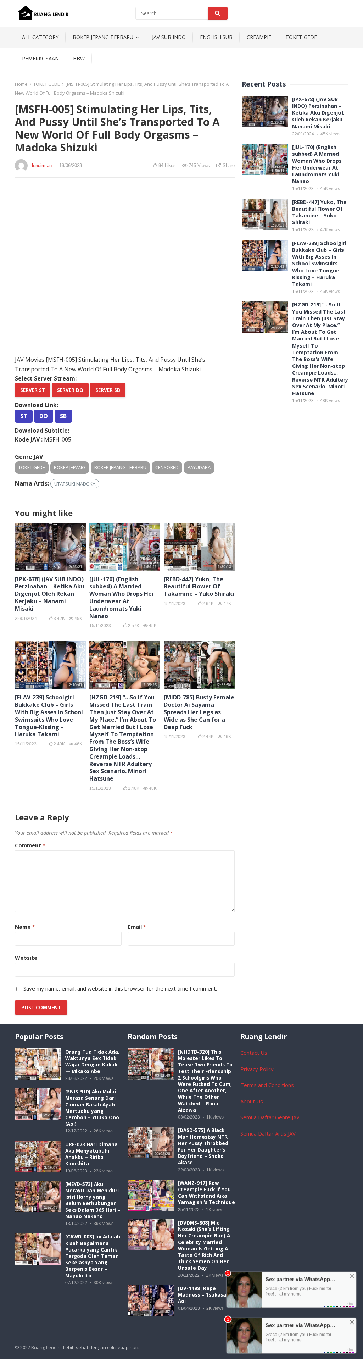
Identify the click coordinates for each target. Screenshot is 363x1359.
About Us (251, 1101)
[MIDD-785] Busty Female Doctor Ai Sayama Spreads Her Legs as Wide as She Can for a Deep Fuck (199, 712)
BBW (79, 58)
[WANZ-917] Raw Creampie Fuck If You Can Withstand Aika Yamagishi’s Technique (206, 1193)
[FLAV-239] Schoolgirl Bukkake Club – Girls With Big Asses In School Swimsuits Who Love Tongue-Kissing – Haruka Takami (49, 715)
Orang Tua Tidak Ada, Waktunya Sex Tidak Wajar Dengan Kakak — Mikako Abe (92, 1062)
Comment (30, 845)
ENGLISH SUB (216, 37)
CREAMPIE (259, 37)
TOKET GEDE (301, 37)
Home (21, 84)
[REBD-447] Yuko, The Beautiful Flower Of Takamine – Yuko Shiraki (199, 586)
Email (137, 926)
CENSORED (167, 467)
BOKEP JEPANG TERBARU (103, 37)
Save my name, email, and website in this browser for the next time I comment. (120, 988)
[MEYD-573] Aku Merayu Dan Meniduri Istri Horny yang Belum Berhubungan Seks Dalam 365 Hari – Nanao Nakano (92, 1200)
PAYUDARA (199, 467)
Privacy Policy (257, 1068)
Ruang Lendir (45, 1347)
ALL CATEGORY (40, 37)
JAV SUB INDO (169, 37)
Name (25, 926)
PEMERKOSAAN (40, 58)
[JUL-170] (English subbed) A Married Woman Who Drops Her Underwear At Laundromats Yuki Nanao (121, 597)
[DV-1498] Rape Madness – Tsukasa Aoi (202, 1294)
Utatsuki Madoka (74, 484)
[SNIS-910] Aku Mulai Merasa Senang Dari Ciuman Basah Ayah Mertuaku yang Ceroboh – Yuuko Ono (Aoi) (92, 1107)
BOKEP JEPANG (69, 467)
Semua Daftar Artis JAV (268, 1133)
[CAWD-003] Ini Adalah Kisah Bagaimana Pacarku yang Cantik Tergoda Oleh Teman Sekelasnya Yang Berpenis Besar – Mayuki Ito (92, 1255)
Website (26, 957)
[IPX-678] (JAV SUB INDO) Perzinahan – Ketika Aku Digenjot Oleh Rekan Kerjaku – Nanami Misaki (49, 593)
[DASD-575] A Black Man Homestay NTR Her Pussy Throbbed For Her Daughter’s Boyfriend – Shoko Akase (203, 1146)
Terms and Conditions (267, 1084)
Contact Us (253, 1052)
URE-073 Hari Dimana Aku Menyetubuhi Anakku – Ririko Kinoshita (91, 1154)
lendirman (42, 165)
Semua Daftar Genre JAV (270, 1117)
